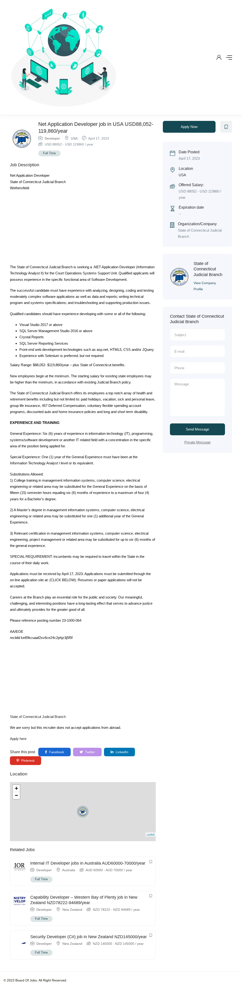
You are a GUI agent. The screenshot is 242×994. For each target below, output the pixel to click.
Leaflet (151, 834)
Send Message (197, 429)
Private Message (197, 442)
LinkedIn (121, 752)
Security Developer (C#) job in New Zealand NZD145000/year (88, 936)
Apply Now (189, 127)
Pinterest (27, 760)
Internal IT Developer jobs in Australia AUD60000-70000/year (87, 863)
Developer (52, 138)
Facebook (56, 752)
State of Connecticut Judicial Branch (38, 717)
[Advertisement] (83, 229)
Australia (68, 870)
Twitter (89, 752)
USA (74, 138)
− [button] (16, 795)
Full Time (49, 153)
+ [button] (16, 788)
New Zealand (72, 909)
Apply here (18, 739)
